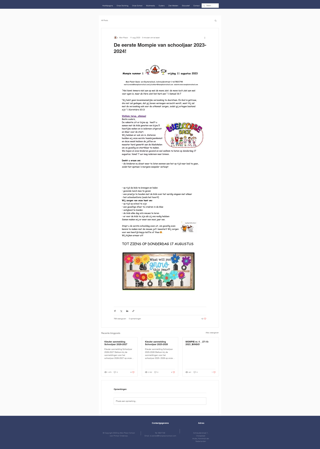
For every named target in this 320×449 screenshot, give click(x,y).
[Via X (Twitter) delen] (121, 311)
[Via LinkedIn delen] (127, 311)
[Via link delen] (133, 311)
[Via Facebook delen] (115, 311)
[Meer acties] (204, 37)
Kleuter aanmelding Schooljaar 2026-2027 (115, 343)
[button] (122, 5)
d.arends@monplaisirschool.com (163, 436)
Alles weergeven (212, 333)
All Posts (104, 20)
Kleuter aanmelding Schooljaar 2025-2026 (156, 343)
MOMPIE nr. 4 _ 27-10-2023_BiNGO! (197, 343)
